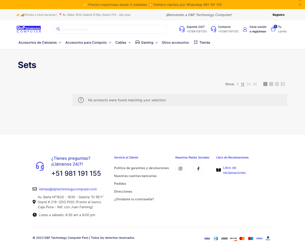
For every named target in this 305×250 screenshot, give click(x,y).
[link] (237, 84)
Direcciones (123, 191)
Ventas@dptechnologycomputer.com (68, 189)
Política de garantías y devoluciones (141, 168)
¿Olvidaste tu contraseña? (134, 199)
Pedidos (120, 184)
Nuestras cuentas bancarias (135, 176)
